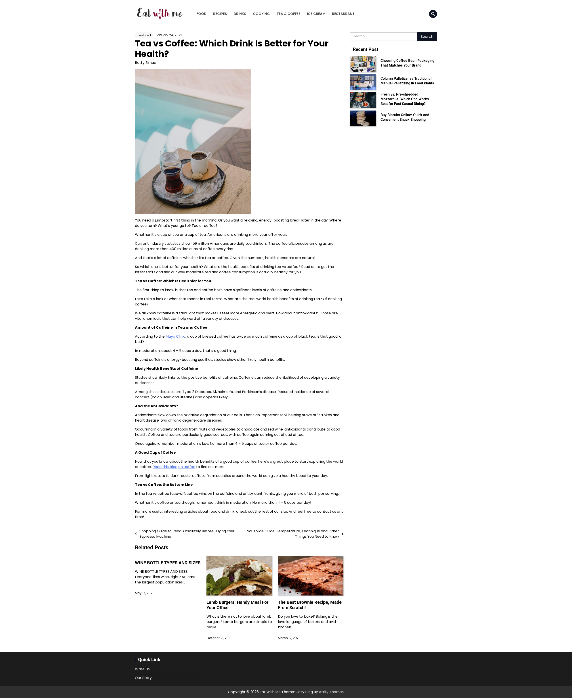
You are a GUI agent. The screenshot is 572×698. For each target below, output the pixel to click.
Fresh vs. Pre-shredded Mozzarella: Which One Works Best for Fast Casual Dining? (405, 99)
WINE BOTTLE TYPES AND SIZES (167, 562)
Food (201, 13)
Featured (144, 35)
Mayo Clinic (175, 336)
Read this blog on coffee (174, 466)
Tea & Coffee (288, 13)
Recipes (220, 13)
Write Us (142, 669)
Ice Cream (316, 13)
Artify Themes (331, 691)
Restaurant (343, 13)
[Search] (433, 14)
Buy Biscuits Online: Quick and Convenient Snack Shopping (405, 117)
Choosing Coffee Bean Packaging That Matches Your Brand (407, 63)
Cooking (261, 13)
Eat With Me (270, 691)
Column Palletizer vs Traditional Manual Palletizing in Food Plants (407, 80)
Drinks (240, 13)
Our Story (143, 677)
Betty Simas (145, 62)
